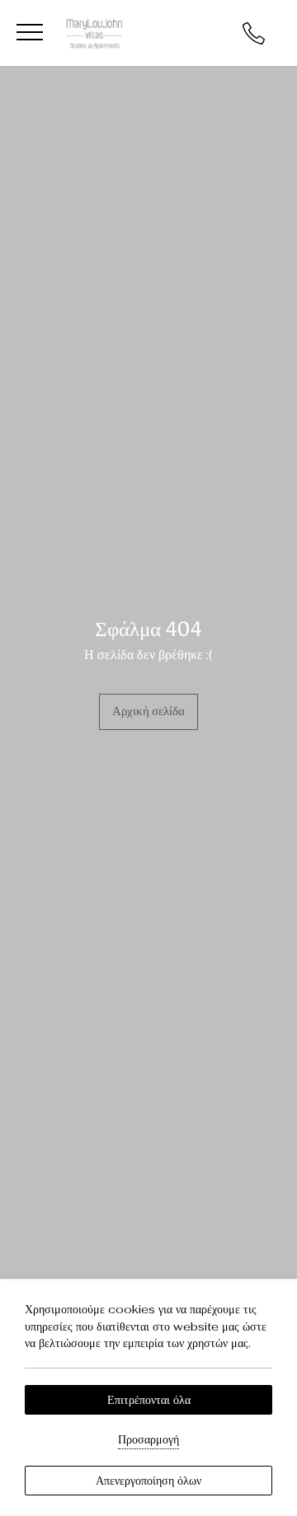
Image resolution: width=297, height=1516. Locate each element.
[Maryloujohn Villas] (94, 31)
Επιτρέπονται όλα (149, 1399)
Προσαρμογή (148, 1439)
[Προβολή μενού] (29, 32)
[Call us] (254, 31)
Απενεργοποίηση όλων (148, 1480)
